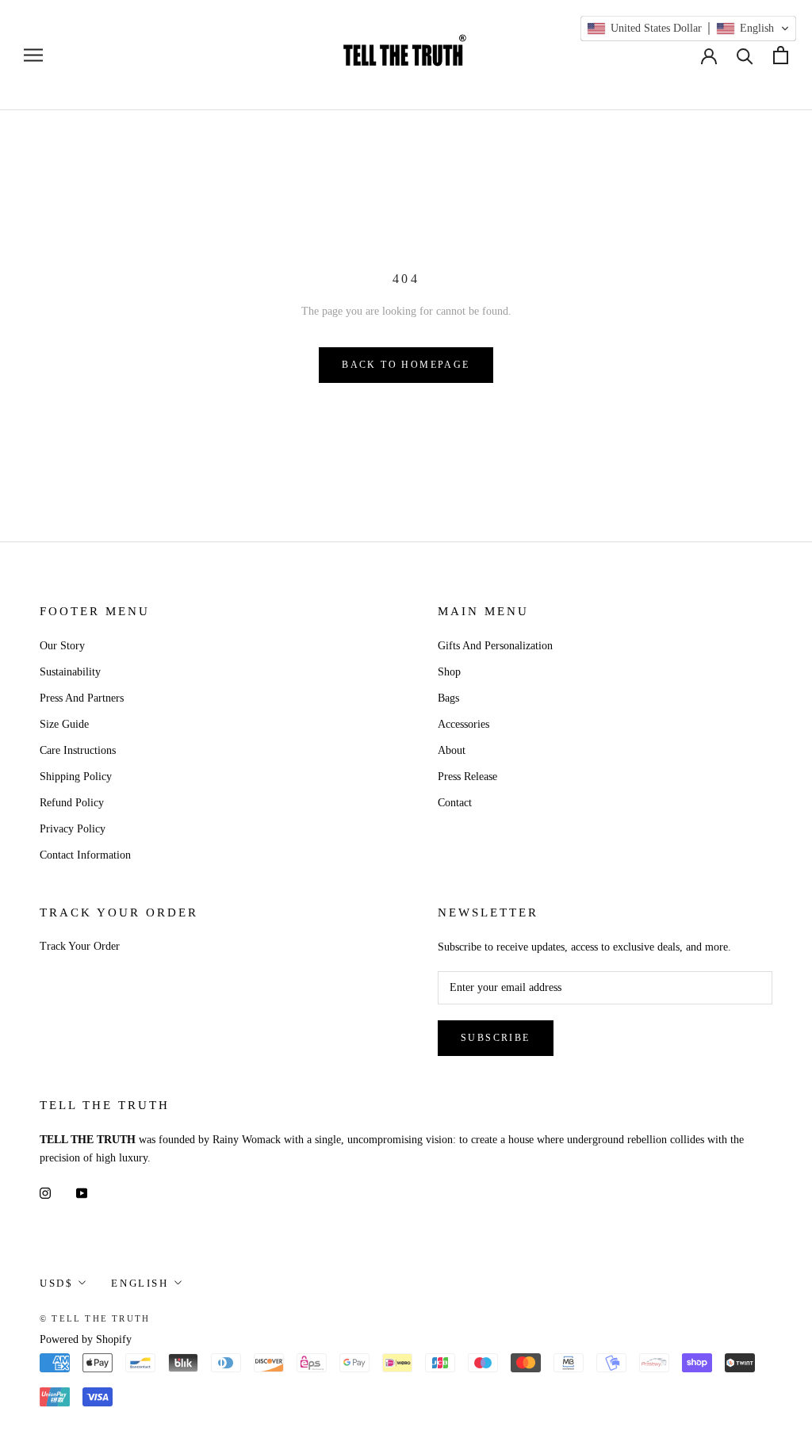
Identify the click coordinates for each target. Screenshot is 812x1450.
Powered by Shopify (86, 1339)
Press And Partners (82, 698)
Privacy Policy (72, 829)
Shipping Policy (76, 776)
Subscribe (495, 1037)
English (139, 1283)
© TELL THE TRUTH (95, 1318)
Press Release (467, 776)
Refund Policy (72, 803)
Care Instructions (78, 750)
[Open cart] (780, 55)
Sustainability (70, 672)
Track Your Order (80, 946)
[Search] (745, 55)
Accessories (463, 724)
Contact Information (85, 855)
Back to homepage (405, 364)
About (451, 750)
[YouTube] (81, 1193)
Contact (455, 803)
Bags (448, 698)
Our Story (62, 646)
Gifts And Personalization (495, 646)
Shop (449, 672)
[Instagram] (45, 1193)
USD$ (56, 1283)
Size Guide (64, 724)
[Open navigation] (33, 55)
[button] (688, 28)
